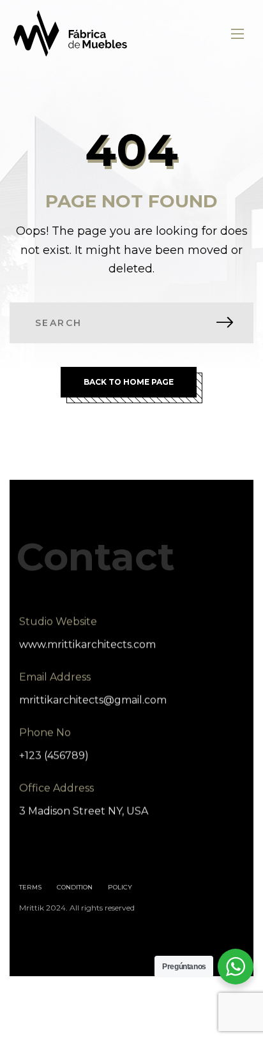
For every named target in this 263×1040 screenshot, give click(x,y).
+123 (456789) (54, 756)
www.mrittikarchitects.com (87, 645)
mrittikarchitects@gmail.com (93, 700)
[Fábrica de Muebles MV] (71, 33)
